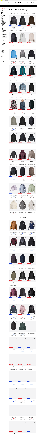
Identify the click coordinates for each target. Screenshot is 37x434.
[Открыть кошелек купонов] (27, 2)
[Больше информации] (14, 47)
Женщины (2, 2)
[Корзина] (35, 2)
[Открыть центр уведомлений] (31, 2)
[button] (27, 10)
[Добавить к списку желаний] (16, 16)
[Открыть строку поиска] (35, 4)
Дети (9, 2)
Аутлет (2, 0)
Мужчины (6, 2)
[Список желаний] (33, 2)
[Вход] (29, 2)
